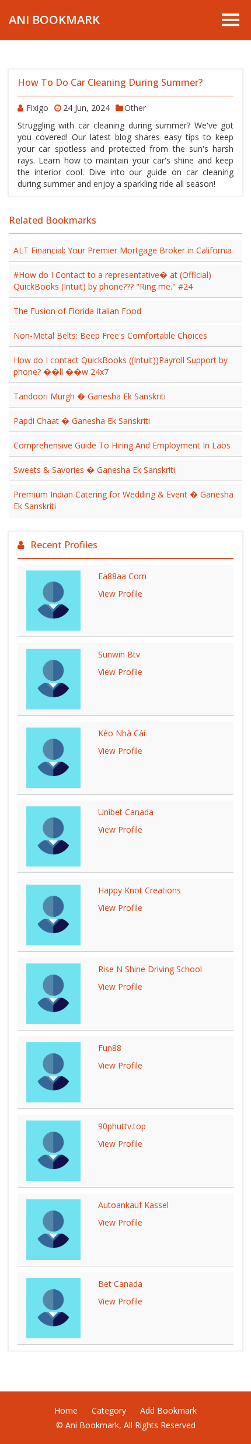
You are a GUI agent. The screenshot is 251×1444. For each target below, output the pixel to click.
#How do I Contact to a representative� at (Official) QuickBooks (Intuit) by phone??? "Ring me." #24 (112, 280)
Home (66, 1410)
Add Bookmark (168, 1410)
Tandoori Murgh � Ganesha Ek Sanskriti (89, 396)
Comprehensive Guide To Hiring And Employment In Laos (122, 445)
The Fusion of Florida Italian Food (77, 310)
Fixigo (37, 107)
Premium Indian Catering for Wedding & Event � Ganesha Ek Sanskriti (123, 500)
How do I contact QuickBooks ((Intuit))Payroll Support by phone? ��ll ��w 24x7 (120, 365)
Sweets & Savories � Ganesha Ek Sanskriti (94, 469)
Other (135, 107)
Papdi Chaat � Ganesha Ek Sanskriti (81, 420)
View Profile (120, 593)
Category (109, 1410)
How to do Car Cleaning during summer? (110, 82)
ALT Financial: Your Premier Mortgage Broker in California (122, 250)
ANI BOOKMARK (54, 19)
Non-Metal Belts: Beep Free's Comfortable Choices (110, 335)
